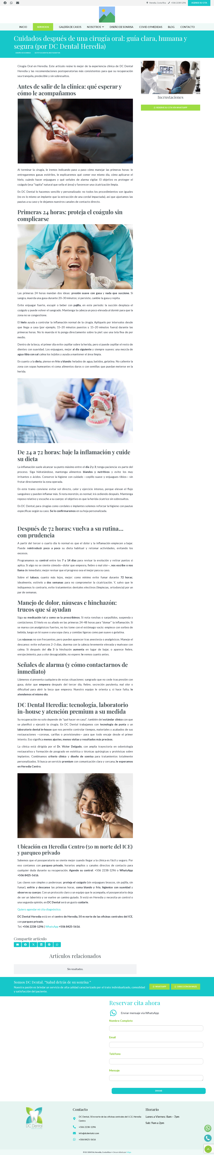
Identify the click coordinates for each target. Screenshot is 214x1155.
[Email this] (17, 944)
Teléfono (115, 1053)
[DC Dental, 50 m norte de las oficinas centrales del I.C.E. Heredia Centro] (76, 1118)
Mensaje (114, 1070)
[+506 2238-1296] (76, 1127)
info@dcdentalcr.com (89, 1133)
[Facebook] (5, 2)
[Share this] (25, 944)
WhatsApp (52, 926)
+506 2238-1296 (87, 1127)
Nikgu (129, 1152)
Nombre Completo (121, 1020)
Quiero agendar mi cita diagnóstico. (39, 909)
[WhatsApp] (11, 2)
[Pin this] (49, 944)
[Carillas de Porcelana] (170, 77)
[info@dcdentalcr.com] (76, 1133)
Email (112, 1037)
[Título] (107, 15)
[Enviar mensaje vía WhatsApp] (115, 1013)
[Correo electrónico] (17, 2)
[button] (103, 26)
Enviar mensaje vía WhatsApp (140, 1013)
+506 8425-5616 (87, 1139)
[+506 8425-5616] (76, 1139)
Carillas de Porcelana (170, 97)
